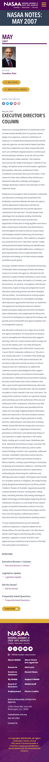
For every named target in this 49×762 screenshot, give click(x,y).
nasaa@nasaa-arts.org (17, 714)
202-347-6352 (14, 718)
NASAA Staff (30, 684)
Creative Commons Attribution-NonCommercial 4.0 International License (24, 748)
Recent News (31, 672)
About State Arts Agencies (31, 661)
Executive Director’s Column (17, 565)
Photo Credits (32, 691)
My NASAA (12, 679)
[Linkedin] (20, 649)
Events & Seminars (12, 673)
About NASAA (14, 659)
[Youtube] (25, 649)
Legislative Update (13, 577)
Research (12, 667)
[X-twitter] (15, 649)
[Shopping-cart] (30, 649)
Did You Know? (11, 588)
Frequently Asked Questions (17, 600)
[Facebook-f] (10, 649)
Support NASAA (32, 679)
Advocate (29, 667)
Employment (14, 691)
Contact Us (13, 723)
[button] (3, 103)
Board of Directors (12, 685)
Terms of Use (29, 740)
